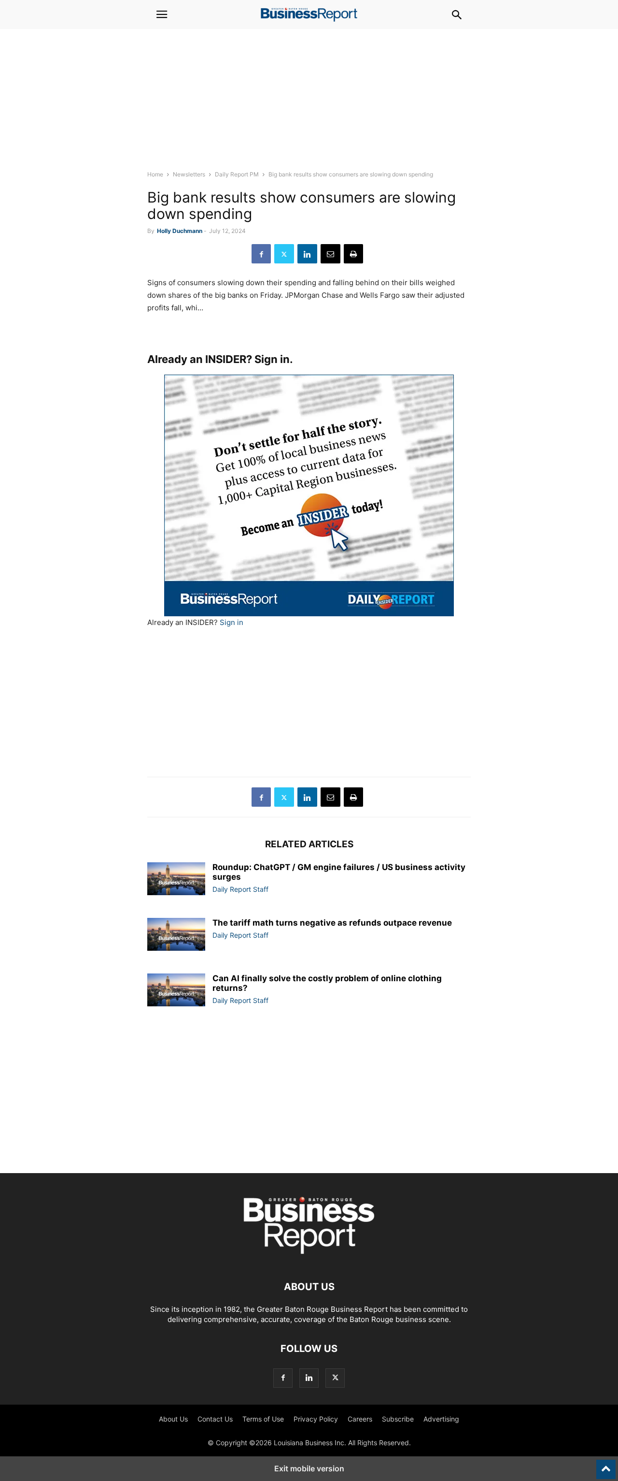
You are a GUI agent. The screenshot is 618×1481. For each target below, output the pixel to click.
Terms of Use (263, 1419)
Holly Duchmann (179, 230)
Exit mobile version (309, 1468)
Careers (360, 1419)
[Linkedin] (307, 253)
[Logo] (309, 1257)
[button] (161, 14)
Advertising (441, 1419)
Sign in (272, 359)
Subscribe (398, 1419)
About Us (173, 1419)
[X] (284, 253)
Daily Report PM (237, 174)
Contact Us (215, 1419)
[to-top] (606, 1465)
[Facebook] (261, 253)
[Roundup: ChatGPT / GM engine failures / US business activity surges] (176, 878)
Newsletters (189, 174)
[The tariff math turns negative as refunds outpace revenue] (176, 934)
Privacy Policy (316, 1419)
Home (155, 174)
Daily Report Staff (240, 889)
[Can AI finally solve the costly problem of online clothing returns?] (176, 989)
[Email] (330, 253)
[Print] (353, 253)
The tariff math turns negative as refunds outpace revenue (332, 923)
